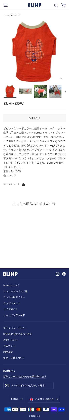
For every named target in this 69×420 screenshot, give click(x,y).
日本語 (14, 399)
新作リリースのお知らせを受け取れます (25, 376)
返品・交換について (14, 358)
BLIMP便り (9, 371)
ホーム (6, 15)
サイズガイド (10, 309)
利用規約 (8, 351)
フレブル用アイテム (14, 297)
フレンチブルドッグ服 (15, 291)
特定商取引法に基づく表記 (17, 334)
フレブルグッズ (11, 303)
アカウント (9, 346)
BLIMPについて (11, 285)
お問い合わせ (10, 340)
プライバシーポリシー (15, 328)
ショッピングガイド (14, 315)
